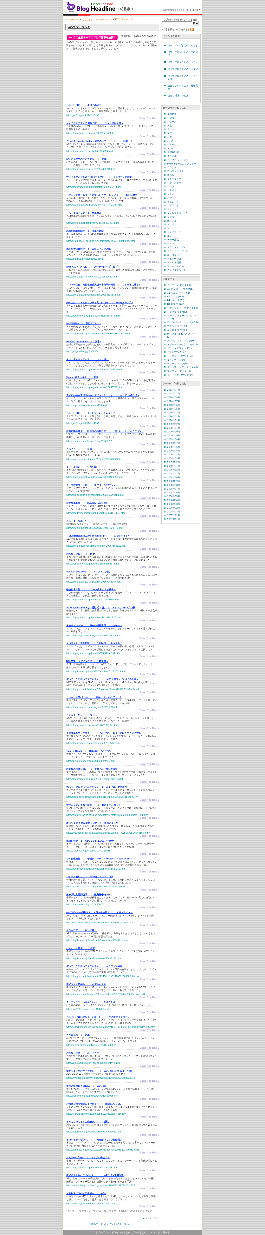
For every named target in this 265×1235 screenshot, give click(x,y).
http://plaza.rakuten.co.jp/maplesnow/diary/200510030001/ (97, 886)
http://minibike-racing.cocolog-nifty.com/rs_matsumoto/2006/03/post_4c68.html (107, 815)
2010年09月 (173, 397)
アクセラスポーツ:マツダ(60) (182, 308)
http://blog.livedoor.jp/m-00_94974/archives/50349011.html (97, 940)
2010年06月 (173, 405)
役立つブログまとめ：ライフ (183, 69)
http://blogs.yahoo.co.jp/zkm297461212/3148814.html (94, 779)
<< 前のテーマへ (96, 1224)
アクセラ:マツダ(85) (177, 311)
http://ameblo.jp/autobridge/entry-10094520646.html (93, 294)
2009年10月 (173, 431)
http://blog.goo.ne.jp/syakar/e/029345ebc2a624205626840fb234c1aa (102, 976)
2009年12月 (173, 424)
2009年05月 (173, 450)
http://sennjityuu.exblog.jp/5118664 (84, 258)
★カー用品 (173, 239)
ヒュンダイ (173, 201)
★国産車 (172, 114)
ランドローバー (175, 232)
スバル (170, 148)
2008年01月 (173, 511)
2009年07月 (173, 443)
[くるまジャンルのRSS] (178, 30)
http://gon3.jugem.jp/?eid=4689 (82, 423)
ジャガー (172, 194)
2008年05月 (173, 496)
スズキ (170, 140)
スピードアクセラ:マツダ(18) (182, 344)
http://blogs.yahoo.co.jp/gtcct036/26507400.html (91, 133)
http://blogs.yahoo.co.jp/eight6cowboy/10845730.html (94, 387)
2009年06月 (173, 447)
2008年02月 (173, 507)
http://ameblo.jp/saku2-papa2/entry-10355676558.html (95, 459)
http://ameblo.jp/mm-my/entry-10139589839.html (91, 276)
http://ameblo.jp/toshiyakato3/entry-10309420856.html (94, 477)
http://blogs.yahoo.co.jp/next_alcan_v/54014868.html (94, 369)
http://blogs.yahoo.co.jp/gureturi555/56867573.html (93, 315)
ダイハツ (172, 144)
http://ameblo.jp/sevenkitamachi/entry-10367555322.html (96, 545)
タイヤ (170, 243)
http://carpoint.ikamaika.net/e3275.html (86, 405)
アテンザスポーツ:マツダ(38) (182, 322)
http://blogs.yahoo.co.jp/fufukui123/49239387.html (92, 563)
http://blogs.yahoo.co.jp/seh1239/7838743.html (91, 169)
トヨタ (170, 118)
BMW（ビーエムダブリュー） (182, 163)
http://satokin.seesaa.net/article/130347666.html (91, 1045)
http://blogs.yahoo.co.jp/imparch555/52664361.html (93, 653)
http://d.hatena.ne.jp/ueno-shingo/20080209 (89, 441)
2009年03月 (173, 458)
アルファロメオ (175, 171)
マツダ (108, 19)
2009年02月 (173, 462)
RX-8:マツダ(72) (175, 304)
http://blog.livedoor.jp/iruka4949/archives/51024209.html (95, 868)
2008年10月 (173, 477)
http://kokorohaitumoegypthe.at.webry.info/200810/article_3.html (99, 922)
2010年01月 (173, 420)
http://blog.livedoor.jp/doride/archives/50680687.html (93, 1131)
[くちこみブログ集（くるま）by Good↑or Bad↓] (108, 12)
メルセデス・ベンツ (177, 159)
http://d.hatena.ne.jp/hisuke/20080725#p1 (88, 850)
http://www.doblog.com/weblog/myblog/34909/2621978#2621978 (100, 1185)
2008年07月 (173, 488)
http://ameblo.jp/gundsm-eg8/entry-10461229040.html (94, 528)
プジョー (172, 217)
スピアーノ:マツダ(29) (179, 285)
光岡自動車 (173, 152)
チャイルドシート (176, 270)
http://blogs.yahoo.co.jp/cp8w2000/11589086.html (92, 1095)
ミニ (169, 228)
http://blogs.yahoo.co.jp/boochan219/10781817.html (93, 617)
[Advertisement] (95, 77)
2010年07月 (173, 401)
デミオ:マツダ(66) (176, 352)
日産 (169, 125)
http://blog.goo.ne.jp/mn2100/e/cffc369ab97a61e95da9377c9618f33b (102, 1149)
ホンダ (170, 129)
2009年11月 (173, 428)
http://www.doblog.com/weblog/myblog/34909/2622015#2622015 (100, 1078)
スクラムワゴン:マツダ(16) (181, 340)
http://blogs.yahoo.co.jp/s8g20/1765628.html (89, 151)
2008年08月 (173, 485)
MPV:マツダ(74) (175, 300)
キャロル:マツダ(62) (177, 330)
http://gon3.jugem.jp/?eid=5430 (82, 115)
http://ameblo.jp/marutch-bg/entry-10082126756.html (94, 635)
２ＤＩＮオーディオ (177, 251)
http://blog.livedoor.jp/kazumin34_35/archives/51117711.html (98, 333)
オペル (170, 175)
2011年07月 (173, 390)
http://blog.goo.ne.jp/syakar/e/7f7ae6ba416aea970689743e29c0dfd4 (102, 689)
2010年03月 (173, 412)
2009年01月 (173, 466)
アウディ (172, 167)
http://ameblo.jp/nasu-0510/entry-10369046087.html (93, 581)
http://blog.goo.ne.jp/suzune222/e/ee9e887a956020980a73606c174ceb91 (105, 994)
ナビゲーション (175, 258)
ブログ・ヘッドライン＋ (110, 1232)
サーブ (170, 186)
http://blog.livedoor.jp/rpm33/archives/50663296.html (93, 958)
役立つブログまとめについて (175, 10)
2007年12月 (173, 515)
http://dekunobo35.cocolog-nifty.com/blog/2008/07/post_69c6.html (100, 241)
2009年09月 (173, 435)
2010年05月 (173, 409)
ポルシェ (172, 220)
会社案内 (197, 10)
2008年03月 (173, 504)
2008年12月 (173, 469)
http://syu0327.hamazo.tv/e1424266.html (87, 1009)
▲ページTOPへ (150, 1218)
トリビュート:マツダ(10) (180, 356)
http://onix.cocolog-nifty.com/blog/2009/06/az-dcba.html (95, 495)
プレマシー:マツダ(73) (179, 371)
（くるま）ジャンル (92, 19)
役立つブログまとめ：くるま (183, 45)
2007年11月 (173, 519)
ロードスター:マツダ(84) (180, 375)
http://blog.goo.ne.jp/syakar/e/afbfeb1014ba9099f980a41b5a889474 (102, 797)
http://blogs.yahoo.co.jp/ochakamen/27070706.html (93, 743)
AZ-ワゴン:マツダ (124, 19)
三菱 (169, 137)
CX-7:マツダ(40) (175, 296)
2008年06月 (173, 492)
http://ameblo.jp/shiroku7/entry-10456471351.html (92, 223)
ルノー (170, 236)
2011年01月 (173, 393)
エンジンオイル (175, 266)
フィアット (173, 205)
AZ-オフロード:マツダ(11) (180, 289)
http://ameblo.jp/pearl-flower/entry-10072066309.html (94, 205)
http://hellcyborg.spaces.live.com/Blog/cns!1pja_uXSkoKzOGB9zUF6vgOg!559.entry (110, 1027)
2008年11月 (173, 473)
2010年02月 (173, 416)
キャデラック (174, 178)
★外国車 (172, 156)
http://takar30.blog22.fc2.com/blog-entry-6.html (90, 761)
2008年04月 (173, 500)
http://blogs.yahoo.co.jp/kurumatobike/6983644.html (93, 187)
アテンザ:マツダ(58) (177, 326)
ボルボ (170, 224)
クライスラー (174, 182)
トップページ (72, 19)
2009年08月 (173, 439)
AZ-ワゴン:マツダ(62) (178, 292)
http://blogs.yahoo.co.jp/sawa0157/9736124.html (91, 725)
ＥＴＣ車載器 (174, 262)
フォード (172, 209)
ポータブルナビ (175, 255)
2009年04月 (173, 454)
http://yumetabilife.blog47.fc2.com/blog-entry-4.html (93, 1063)
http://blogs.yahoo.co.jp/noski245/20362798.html (91, 1167)
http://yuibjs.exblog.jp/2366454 (82, 351)
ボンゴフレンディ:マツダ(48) (182, 367)
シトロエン (173, 190)
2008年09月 (173, 481)
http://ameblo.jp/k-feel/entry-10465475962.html (90, 1203)
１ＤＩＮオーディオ (177, 247)
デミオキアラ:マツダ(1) (179, 348)
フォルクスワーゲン (177, 213)
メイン (110, 1224)
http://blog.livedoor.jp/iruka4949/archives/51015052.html (95, 513)
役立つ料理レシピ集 (178, 95)
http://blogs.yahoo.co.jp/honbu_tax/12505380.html (92, 599)
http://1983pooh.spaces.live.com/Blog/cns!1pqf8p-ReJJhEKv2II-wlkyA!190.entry (108, 832)
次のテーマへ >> (123, 1224)
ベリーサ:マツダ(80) (177, 363)
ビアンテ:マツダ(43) (177, 359)
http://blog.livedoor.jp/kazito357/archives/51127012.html (95, 671)
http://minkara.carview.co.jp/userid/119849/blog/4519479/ (96, 1113)
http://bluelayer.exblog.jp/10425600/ (85, 904)
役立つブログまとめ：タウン (183, 62)
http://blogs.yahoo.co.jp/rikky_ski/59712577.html (91, 707)
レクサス (172, 121)
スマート (172, 198)
